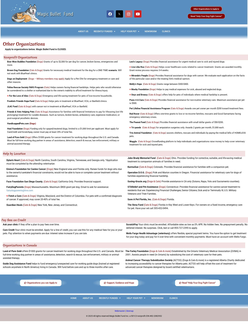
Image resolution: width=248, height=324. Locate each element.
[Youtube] (137, 14)
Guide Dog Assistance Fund (17, 263)
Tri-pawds (136, 127)
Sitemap (129, 311)
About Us (83, 31)
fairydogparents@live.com (19, 190)
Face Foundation (15, 181)
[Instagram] (128, 14)
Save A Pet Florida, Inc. (140, 199)
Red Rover (134, 113)
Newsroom (151, 31)
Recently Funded (103, 31)
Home (73, 298)
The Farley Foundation (137, 251)
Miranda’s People (139, 75)
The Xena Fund (135, 204)
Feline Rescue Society (17, 87)
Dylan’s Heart (13, 160)
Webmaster (120, 311)
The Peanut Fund (137, 122)
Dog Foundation (21, 70)
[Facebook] (110, 14)
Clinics (166, 31)
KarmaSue (133, 167)
